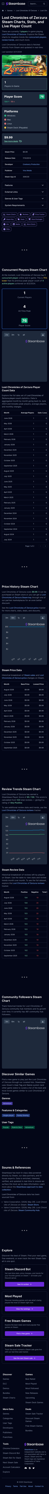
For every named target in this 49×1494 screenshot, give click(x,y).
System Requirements (15, 205)
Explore (6, 1472)
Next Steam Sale (10, 1462)
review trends (8, 40)
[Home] (3, 10)
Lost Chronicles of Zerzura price (24, 608)
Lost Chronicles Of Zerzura (26, 10)
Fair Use (23, 1486)
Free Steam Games (33, 1426)
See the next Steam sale (23, 1358)
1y (19, 335)
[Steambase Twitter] (33, 1468)
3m (12, 335)
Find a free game (23, 1333)
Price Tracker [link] (40, 214)
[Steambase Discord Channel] (25, 1468)
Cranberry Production (31, 164)
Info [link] (7, 224)
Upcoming (30, 1398)
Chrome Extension (11, 1448)
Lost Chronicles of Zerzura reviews (18, 810)
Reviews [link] (25, 214)
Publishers (7, 1432)
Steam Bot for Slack (12, 1458)
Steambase (28, 1449)
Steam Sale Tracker (34, 1413)
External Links (11, 192)
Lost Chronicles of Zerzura (14, 34)
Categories (8, 1418)
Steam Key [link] (10, 219)
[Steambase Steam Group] (30, 1468)
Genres (6, 1413)
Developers (8, 1428)
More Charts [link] (31, 224)
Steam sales (29, 675)
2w (6, 335)
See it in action (23, 1284)
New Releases (31, 1393)
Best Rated (30, 1379)
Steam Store (33, 1204)
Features (9, 185)
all (24, 335)
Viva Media (27, 170)
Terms (15, 1486)
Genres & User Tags (14, 198)
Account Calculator (11, 1467)
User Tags (7, 1423)
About (30, 1486)
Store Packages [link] (37, 219)
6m (13, 618)
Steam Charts (9, 1398)
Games (10, 10)
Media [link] (18, 224)
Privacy (8, 1486)
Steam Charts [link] (11, 214)
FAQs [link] (8, 229)
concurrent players (37, 37)
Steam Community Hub (28, 1210)
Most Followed (32, 1388)
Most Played (31, 1383)
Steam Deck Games (34, 1402)
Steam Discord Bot (11, 1453)
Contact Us (39, 1486)
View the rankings (23, 1309)
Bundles (6, 1393)
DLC (5, 1383)
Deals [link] (22, 219)
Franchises (7, 1437)
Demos (6, 1388)
